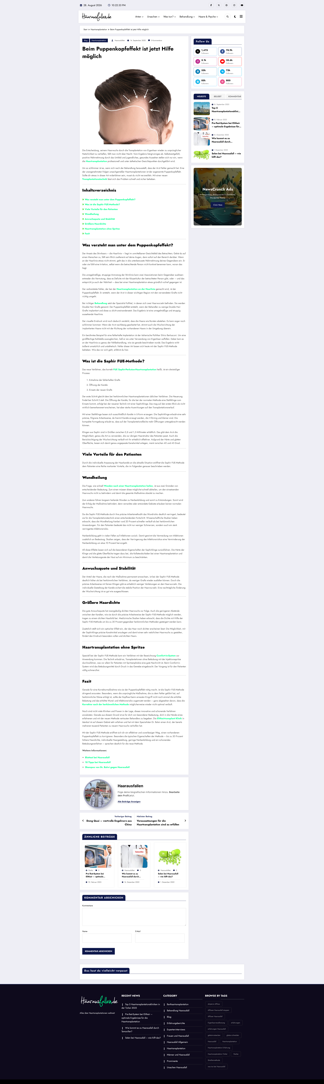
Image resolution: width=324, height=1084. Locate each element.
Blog (85, 40)
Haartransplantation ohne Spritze (102, 228)
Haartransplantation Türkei (217, 1054)
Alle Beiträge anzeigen (129, 801)
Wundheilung (92, 214)
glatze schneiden (233, 1035)
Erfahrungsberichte (176, 1023)
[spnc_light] (235, 16)
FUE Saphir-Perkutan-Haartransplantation (134, 369)
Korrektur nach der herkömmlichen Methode (105, 704)
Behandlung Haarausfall (178, 1010)
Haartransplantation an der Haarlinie (136, 289)
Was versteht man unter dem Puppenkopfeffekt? (110, 199)
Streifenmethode (214, 1060)
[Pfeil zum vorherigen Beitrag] (83, 821)
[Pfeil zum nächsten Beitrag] (185, 821)
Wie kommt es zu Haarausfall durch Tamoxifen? (130, 875)
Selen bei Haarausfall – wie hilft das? (168, 875)
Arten (138, 16)
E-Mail (137, 931)
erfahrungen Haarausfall (217, 1029)
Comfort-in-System (166, 655)
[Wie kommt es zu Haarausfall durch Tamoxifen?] (134, 856)
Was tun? (168, 16)
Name (84, 931)
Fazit (87, 233)
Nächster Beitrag (144, 816)
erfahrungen (235, 1022)
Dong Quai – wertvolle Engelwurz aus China (109, 822)
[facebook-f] (211, 5)
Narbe (236, 1054)
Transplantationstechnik (94, 179)
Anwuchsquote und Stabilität (100, 219)
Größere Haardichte (95, 223)
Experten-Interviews (176, 1029)
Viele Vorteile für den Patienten (101, 209)
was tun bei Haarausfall (216, 1066)
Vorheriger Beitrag (123, 816)
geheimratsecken (214, 1035)
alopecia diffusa (214, 1004)
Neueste (201, 96)
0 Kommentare (156, 40)
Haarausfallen (120, 40)
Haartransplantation (99, 40)
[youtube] (242, 5)
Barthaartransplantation (177, 1004)
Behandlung (186, 16)
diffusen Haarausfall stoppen (218, 1010)
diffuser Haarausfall (215, 1016)
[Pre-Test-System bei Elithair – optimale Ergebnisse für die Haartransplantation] (98, 856)
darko (90, 870)
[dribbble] (226, 5)
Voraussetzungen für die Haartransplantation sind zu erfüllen (158, 822)
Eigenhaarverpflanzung (216, 1022)
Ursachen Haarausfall (177, 1067)
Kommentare (87, 905)
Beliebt (217, 96)
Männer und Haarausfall (178, 1054)
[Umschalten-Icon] (241, 17)
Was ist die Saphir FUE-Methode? (102, 204)
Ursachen (152, 16)
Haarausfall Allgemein (177, 1042)
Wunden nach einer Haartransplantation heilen (128, 486)
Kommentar (234, 96)
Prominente (172, 1061)
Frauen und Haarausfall (178, 1036)
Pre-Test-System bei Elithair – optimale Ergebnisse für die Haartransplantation (95, 875)
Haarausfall (212, 1041)
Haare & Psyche (207, 16)
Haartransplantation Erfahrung (219, 1047)
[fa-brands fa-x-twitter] (218, 5)
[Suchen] (227, 16)
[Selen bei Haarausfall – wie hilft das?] (170, 856)
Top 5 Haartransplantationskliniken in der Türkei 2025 (226, 109)
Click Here (217, 204)
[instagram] (234, 5)
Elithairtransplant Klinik (169, 718)
